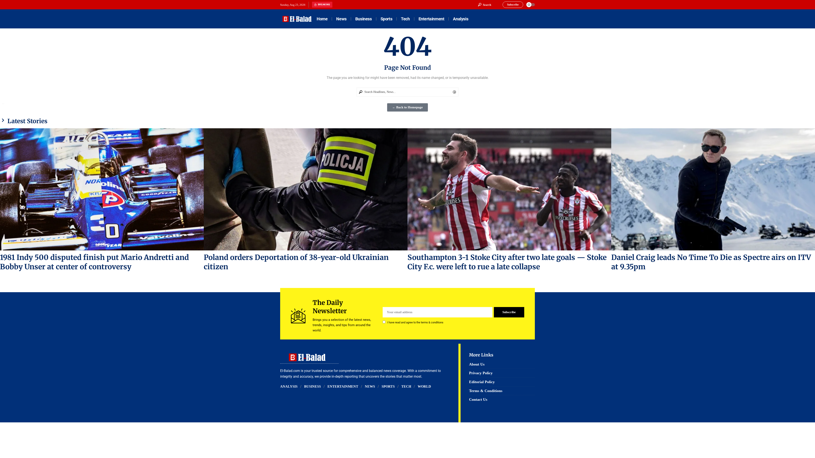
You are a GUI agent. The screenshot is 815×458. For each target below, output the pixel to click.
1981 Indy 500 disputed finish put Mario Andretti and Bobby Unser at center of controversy (94, 262)
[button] (484, 4)
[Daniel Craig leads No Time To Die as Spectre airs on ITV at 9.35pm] (713, 189)
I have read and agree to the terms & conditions (415, 322)
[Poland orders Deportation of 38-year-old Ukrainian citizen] (306, 189)
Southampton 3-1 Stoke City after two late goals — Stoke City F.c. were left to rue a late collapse (507, 262)
